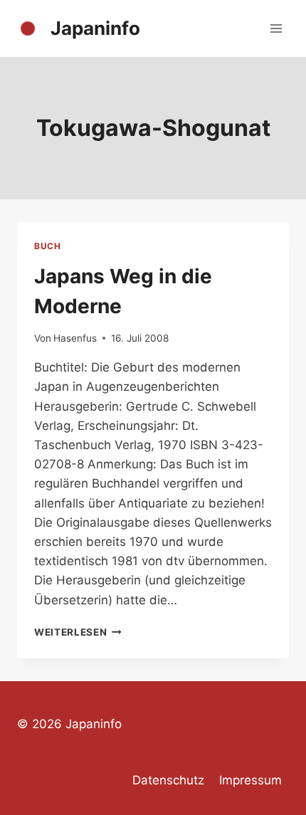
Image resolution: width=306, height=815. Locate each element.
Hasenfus (75, 338)
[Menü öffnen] (276, 28)
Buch (47, 246)
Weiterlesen (78, 632)
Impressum (250, 780)
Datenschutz (168, 780)
